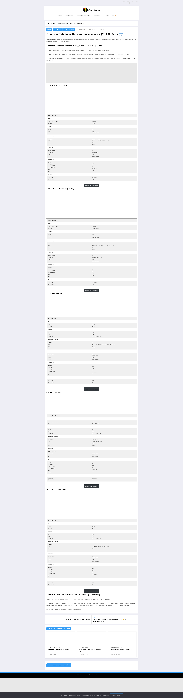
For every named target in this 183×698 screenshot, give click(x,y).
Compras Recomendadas (83, 15)
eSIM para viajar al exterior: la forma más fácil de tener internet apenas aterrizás (58, 650)
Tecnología (71, 29)
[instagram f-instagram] (132, 3)
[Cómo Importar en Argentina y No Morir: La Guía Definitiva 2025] (122, 639)
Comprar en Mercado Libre (91, 185)
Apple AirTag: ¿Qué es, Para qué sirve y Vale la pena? (90, 650)
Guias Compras (69, 15)
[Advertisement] (91, 73)
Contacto (102, 675)
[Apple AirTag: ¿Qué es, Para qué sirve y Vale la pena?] (91, 639)
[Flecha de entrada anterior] (47, 619)
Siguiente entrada (97, 617)
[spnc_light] (125, 16)
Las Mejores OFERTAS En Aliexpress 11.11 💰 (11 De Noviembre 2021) (111, 620)
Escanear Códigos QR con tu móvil (78, 619)
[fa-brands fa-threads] (136, 3)
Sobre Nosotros (81, 675)
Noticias (60, 15)
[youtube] (128, 3)
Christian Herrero (81, 29)
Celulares (49, 29)
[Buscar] (120, 15)
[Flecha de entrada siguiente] (136, 619)
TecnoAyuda (96, 15)
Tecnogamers (94, 10)
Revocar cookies (116, 695)
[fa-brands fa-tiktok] (123, 3)
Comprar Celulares (57, 29)
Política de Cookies (93, 675)
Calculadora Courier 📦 (110, 15)
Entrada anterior (86, 617)
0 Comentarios (101, 29)
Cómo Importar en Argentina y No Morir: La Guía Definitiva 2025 (121, 650)
